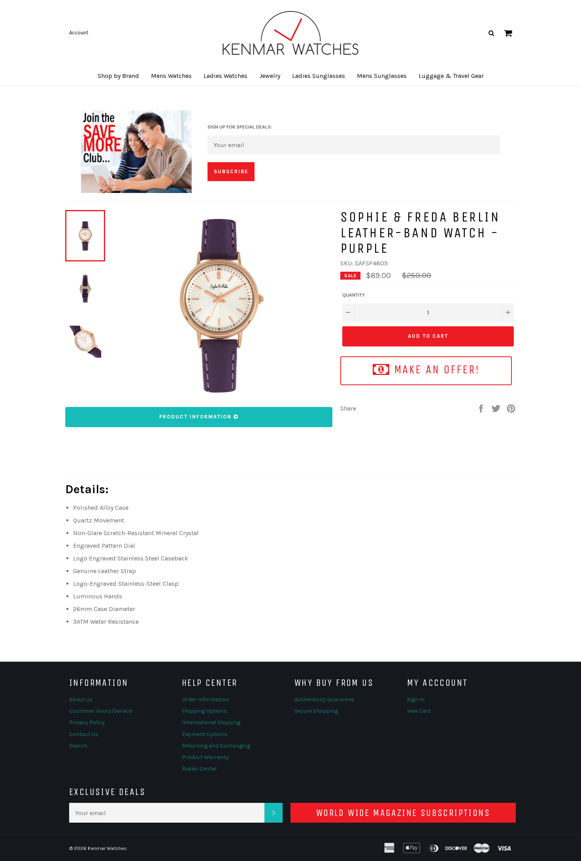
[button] (118, 76)
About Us (80, 699)
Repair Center (199, 768)
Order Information (205, 699)
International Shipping (211, 722)
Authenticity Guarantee (324, 699)
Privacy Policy (87, 722)
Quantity (353, 295)
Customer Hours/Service (100, 711)
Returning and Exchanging (216, 745)
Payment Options (204, 734)
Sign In (415, 699)
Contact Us (83, 734)
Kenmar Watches (107, 848)
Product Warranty (205, 757)
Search (78, 745)
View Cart (419, 711)
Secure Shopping (316, 711)
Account (78, 33)
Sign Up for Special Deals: (240, 127)
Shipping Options (204, 711)
